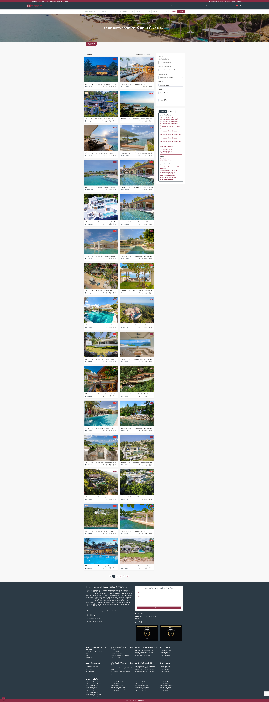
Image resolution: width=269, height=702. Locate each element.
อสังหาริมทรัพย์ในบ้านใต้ (117, 682)
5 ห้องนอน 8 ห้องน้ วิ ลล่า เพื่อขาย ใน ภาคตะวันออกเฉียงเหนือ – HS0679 (103, 256)
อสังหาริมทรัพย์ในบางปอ (117, 685)
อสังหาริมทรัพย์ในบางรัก (92, 682)
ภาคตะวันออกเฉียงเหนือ (92, 666)
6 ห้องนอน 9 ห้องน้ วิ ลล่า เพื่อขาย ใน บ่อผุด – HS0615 (98, 497)
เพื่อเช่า (180, 6)
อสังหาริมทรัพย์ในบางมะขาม (118, 683)
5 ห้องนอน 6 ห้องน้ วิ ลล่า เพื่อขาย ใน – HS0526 (133, 531)
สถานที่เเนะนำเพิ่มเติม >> (167, 179)
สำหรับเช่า (171, 111)
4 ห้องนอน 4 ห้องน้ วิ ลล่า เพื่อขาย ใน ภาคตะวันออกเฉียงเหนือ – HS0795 (103, 222)
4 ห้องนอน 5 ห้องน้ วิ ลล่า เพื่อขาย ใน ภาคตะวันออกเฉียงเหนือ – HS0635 (139, 428)
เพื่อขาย (173, 6)
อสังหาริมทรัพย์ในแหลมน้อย (118, 687)
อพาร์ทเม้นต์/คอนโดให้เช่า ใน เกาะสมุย (120, 671)
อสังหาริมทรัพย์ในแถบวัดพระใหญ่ (94, 683)
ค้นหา (181, 12)
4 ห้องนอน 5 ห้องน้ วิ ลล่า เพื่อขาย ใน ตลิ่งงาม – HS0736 (99, 153)
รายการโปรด (231, 6)
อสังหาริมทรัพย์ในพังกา (165, 687)
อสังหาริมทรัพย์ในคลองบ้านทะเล (168, 682)
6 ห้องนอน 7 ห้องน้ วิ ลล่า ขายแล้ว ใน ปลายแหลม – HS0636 (100, 359)
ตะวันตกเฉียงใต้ (90, 671)
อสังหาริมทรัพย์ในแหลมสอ (166, 683)
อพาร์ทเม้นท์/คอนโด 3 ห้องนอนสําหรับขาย (145, 654)
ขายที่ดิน (113, 659)
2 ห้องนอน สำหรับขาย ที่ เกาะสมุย (169, 120)
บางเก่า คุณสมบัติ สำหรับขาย (168, 174)
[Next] (124, 576)
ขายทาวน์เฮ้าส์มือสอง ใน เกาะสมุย (119, 652)
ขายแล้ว (151, 93)
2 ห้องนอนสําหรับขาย (165, 652)
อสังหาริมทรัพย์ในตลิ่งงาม (166, 689)
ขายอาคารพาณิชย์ (115, 657)
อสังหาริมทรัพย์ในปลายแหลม (93, 694)
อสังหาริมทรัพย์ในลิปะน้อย (166, 685)
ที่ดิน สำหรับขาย (164, 159)
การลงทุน (212, 6)
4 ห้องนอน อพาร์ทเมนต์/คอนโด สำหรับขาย (170, 142)
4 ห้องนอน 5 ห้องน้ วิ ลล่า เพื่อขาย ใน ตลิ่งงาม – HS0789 (99, 531)
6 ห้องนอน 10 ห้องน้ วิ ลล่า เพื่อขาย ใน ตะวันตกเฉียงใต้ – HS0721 (137, 325)
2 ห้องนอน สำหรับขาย (166, 149)
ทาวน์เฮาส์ (99, 652)
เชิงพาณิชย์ (89, 657)
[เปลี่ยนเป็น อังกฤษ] (237, 5)
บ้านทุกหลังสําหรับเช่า (165, 666)
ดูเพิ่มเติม (173, 12)
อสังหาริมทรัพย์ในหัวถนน (141, 685)
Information (220, 6)
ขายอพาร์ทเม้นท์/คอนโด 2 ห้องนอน (144, 652)
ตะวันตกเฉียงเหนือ (90, 668)
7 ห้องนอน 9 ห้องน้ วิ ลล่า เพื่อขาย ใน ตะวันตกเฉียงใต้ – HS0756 (137, 187)
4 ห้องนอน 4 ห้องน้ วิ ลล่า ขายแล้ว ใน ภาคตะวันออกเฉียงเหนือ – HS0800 (139, 566)
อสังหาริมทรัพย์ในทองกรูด (166, 690)
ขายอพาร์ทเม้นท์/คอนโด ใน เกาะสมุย (120, 655)
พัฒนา (187, 6)
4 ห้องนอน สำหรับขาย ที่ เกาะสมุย (169, 123)
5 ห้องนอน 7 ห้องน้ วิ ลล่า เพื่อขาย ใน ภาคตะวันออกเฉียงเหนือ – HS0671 (139, 256)
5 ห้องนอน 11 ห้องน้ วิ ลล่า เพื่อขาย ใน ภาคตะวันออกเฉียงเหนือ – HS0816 (103, 119)
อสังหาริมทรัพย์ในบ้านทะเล (142, 682)
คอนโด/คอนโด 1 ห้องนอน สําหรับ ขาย (144, 650)
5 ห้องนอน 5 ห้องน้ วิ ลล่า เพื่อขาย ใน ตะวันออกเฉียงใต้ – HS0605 (101, 325)
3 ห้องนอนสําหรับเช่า (165, 669)
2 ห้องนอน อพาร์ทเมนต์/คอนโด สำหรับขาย (170, 135)
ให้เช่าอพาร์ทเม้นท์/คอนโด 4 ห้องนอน (144, 671)
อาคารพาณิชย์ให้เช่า (116, 673)
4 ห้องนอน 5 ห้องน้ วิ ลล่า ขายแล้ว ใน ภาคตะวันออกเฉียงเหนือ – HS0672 (139, 497)
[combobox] (109, 11)
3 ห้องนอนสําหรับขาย (165, 654)
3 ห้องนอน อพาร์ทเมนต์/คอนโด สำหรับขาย (170, 139)
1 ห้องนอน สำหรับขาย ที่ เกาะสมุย (169, 118)
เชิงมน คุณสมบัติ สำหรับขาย (167, 176)
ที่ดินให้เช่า (113, 674)
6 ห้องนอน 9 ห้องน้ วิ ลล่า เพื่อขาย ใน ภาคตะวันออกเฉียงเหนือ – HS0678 (103, 187)
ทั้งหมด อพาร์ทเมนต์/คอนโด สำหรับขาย (170, 127)
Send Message (159, 608)
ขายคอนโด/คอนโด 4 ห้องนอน (142, 655)
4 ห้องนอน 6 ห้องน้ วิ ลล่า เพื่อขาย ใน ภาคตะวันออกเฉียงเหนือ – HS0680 (139, 359)
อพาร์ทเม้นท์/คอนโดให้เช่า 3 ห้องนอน (144, 669)
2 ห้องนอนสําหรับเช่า (165, 668)
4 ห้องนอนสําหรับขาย (165, 655)
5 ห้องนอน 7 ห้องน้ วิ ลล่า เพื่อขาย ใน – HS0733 (133, 84)
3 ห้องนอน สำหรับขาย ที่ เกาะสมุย (169, 121)
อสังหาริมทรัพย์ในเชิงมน (92, 690)
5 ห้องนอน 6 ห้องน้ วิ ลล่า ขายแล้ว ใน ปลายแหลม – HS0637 (100, 428)
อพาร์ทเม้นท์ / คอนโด (91, 652)
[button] (91, 44)
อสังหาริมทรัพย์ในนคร (116, 690)
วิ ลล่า (87, 653)
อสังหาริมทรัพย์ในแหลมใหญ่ (118, 689)
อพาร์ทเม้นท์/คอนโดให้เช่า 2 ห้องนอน (144, 668)
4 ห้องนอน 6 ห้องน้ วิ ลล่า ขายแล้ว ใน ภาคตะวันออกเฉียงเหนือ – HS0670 (139, 291)
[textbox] (171, 70)
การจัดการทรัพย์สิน (203, 6)
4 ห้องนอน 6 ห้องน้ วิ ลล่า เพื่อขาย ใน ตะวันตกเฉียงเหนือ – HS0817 (137, 394)
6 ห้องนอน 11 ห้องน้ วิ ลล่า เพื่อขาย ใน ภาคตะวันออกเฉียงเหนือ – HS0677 (139, 153)
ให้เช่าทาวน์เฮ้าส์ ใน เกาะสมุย (118, 667)
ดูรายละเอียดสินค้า (91, 44)
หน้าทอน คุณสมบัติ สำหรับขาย (168, 170)
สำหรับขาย (163, 111)
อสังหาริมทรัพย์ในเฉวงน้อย (92, 689)
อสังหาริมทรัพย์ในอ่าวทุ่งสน (93, 696)
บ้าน (168, 6)
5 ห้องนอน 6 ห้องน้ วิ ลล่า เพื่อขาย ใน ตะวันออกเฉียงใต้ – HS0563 (101, 291)
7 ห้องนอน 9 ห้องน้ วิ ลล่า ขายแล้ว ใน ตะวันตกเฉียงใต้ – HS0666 (137, 222)
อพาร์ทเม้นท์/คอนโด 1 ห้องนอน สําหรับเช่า (145, 666)
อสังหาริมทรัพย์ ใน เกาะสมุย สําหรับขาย (122, 648)
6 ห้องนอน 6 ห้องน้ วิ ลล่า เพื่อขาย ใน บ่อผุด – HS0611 (98, 566)
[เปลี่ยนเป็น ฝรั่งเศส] (240, 5)
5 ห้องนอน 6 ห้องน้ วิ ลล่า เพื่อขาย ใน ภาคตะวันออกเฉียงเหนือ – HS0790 (139, 119)
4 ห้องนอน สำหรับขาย (166, 153)
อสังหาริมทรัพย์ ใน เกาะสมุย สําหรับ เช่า (122, 664)
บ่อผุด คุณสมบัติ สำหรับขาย (167, 172)
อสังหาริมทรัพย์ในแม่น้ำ (92, 692)
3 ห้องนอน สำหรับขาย (166, 151)
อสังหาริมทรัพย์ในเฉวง (91, 687)
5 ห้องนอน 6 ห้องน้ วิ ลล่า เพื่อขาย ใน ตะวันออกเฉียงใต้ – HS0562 (101, 394)
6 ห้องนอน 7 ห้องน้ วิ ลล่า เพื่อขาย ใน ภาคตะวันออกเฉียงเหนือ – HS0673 (139, 462)
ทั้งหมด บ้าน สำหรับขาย (166, 146)
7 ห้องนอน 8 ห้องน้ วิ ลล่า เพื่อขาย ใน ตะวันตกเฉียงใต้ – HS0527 (100, 84)
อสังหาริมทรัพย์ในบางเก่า (141, 683)
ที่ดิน (87, 655)
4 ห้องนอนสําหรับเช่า (165, 671)
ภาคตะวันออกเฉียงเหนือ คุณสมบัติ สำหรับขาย (169, 168)
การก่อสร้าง (193, 6)
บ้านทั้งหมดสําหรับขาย (165, 650)
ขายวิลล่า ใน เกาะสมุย (116, 653)
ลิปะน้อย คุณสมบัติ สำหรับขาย (168, 177)
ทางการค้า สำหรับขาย (166, 161)
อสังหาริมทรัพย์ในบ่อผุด (92, 685)
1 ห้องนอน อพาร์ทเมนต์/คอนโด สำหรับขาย (170, 132)
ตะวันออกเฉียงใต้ (90, 669)
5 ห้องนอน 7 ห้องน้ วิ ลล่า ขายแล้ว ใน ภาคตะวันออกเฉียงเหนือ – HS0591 (103, 462)
